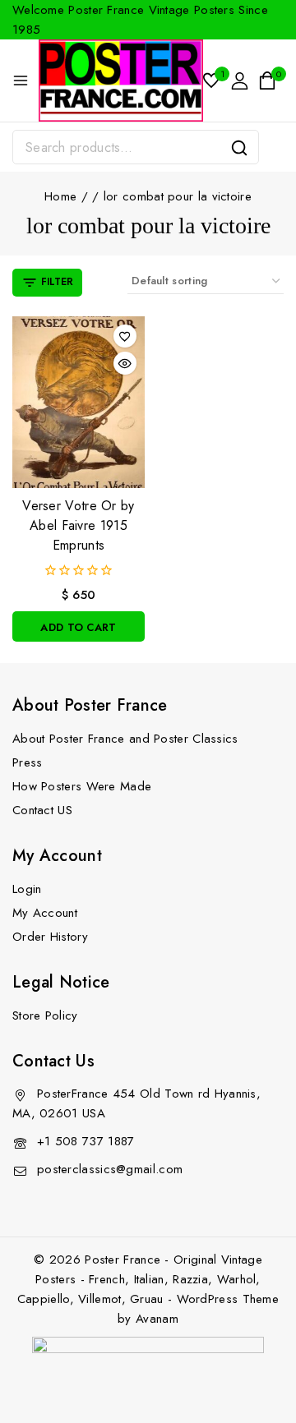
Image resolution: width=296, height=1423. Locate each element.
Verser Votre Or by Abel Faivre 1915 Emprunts (78, 525)
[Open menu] (20, 80)
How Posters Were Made (81, 786)
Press (27, 762)
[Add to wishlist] (124, 336)
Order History (50, 937)
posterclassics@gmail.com (110, 1169)
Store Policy (45, 1015)
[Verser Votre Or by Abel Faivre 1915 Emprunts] (78, 402)
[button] (78, 626)
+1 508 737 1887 (86, 1141)
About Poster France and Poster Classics (125, 739)
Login (27, 889)
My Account (44, 913)
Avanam (157, 1319)
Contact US (42, 810)
